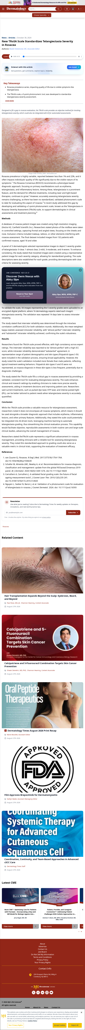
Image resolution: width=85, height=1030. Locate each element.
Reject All (74, 1025)
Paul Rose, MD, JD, (13, 603)
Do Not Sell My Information (42, 954)
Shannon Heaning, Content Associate (35, 603)
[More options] (81, 56)
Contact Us (42, 949)
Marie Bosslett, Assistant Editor (18, 735)
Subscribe (72, 512)
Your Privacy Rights (43, 962)
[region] (42, 1019)
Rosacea (6, 526)
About (42, 944)
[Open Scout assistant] (73, 9)
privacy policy (46, 517)
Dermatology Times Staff (16, 866)
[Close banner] (82, 2)
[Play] (11, 57)
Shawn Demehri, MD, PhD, (16, 670)
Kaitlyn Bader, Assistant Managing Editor (22, 799)
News (46, 1007)
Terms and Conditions (42, 957)
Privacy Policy (42, 960)
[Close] (81, 1012)
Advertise (42, 946)
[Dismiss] (80, 270)
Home (27, 1007)
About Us (36, 1007)
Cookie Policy (32, 1021)
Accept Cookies (59, 1025)
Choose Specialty (40, 15)
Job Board (42, 952)
